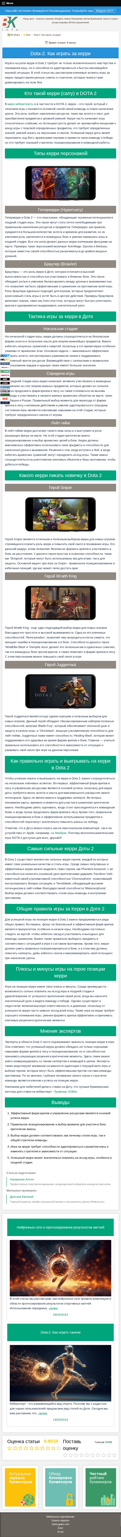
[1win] (5, 379)
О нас (60, 1531)
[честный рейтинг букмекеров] (101, 1488)
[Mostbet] (5, 390)
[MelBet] (5, 359)
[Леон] (5, 383)
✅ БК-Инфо (13, 35)
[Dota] (60, 1372)
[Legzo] (5, 402)
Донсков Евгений (21, 1196)
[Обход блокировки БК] (60, 1488)
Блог (60, 1528)
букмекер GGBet (65, 1091)
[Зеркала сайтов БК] (20, 1488)
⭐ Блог (27, 35)
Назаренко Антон (22, 1179)
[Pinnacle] (5, 367)
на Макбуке (58, 833)
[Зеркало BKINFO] (10, 23)
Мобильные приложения (60, 1516)
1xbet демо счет (60, 1524)
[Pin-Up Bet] (5, 398)
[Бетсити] (5, 386)
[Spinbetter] (5, 394)
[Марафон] (5, 363)
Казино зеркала (60, 1520)
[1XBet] (5, 355)
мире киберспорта (20, 104)
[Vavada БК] (5, 375)
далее (53, 1308)
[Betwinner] (5, 371)
